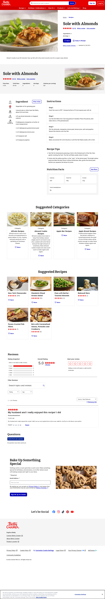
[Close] (102, 594)
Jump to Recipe (80, 40)
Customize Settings (80, 594)
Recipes (71, 17)
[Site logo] (14, 526)
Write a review (81, 28)
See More (94, 169)
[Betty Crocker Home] (6, 3)
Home (65, 17)
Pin (10, 108)
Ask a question (91, 28)
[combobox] (50, 3)
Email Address (15, 478)
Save (68, 40)
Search (72, 3)
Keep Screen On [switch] (10, 122)
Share (10, 117)
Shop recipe (36, 101)
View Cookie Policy (41, 597)
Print (10, 112)
